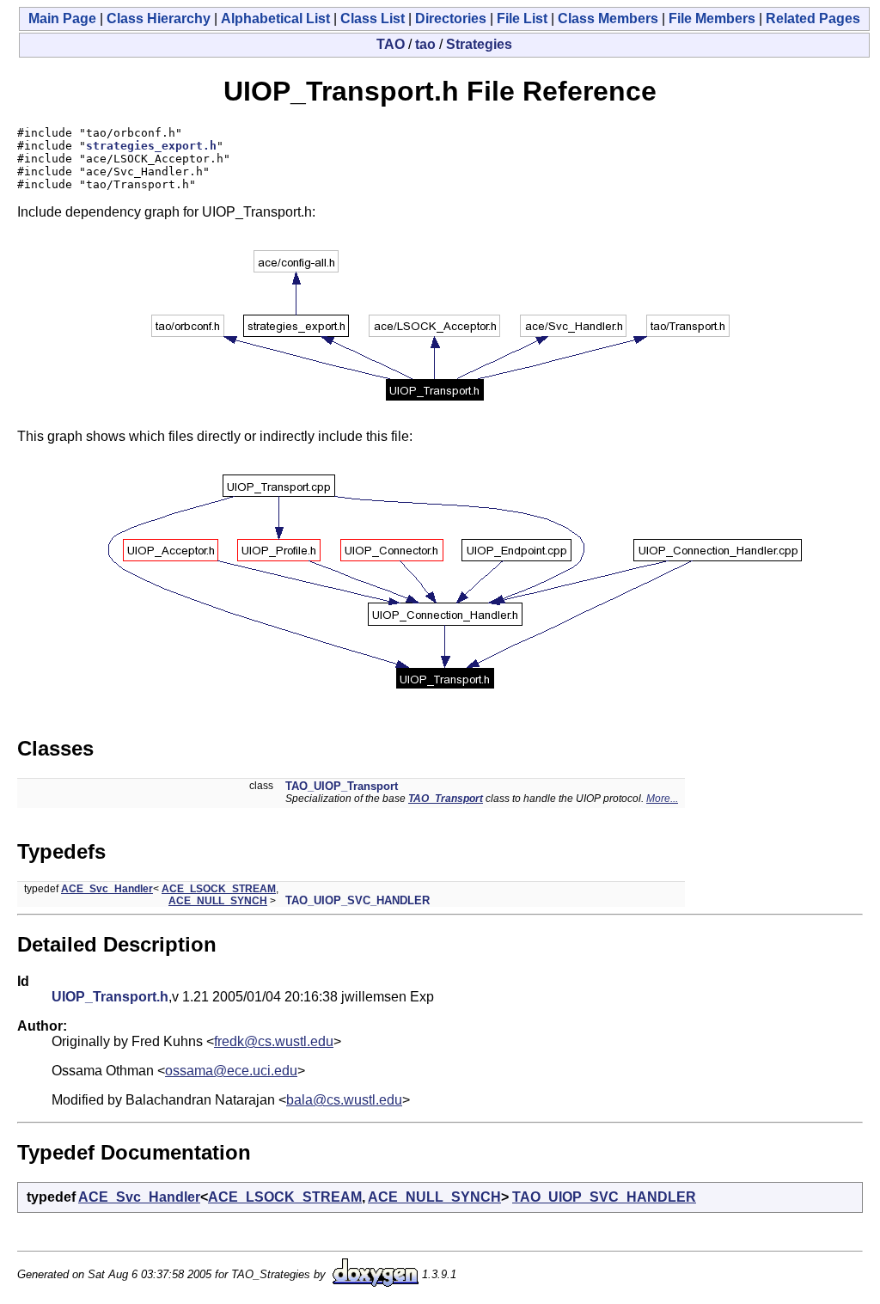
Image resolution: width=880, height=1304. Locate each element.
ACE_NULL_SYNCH (217, 901)
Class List (372, 18)
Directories (450, 18)
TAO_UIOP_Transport (341, 786)
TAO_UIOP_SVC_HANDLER (357, 900)
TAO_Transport (445, 799)
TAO (390, 44)
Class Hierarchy (159, 18)
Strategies (479, 44)
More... (662, 799)
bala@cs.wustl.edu (344, 1100)
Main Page (62, 18)
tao (425, 44)
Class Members (608, 18)
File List (522, 18)
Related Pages (813, 18)
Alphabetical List (275, 18)
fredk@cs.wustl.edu (273, 1041)
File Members (712, 18)
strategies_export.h (151, 145)
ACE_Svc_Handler (107, 889)
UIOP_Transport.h (110, 996)
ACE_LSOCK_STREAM (219, 889)
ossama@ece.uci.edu (231, 1070)
